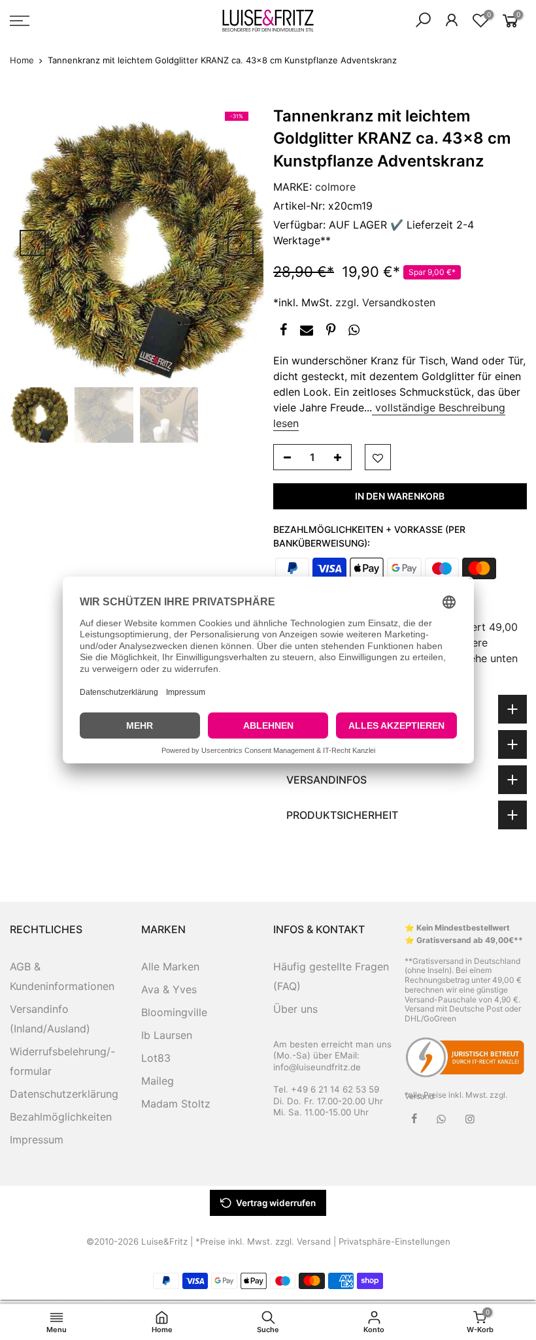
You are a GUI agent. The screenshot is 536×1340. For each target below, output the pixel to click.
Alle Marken (170, 966)
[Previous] (33, 243)
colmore (335, 186)
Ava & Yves (169, 989)
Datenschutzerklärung (64, 1093)
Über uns (295, 1008)
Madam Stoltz (175, 1103)
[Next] (240, 243)
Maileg (157, 1080)
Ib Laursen (166, 1035)
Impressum (36, 1139)
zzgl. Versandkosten (385, 302)
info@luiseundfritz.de (317, 1067)
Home (22, 60)
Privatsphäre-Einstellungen (394, 1241)
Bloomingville (174, 1012)
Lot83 (156, 1057)
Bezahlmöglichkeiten (61, 1116)
